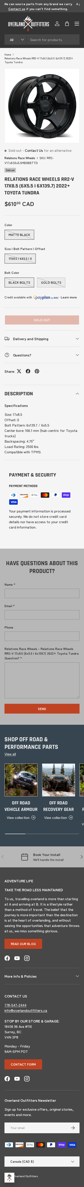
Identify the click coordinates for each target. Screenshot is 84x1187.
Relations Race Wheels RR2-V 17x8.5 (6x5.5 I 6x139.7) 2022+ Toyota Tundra (38, 60)
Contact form (23, 1064)
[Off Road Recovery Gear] (58, 780)
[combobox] (42, 39)
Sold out (42, 320)
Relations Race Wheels (19, 158)
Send (42, 708)
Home (7, 54)
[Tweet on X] (19, 371)
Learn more (69, 297)
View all (10, 753)
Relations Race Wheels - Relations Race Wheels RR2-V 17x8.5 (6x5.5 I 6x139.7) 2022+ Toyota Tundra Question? (41, 653)
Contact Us (34, 150)
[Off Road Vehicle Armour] (21, 780)
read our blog (23, 943)
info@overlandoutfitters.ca (25, 1010)
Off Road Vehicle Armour (20, 806)
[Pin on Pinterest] (36, 371)
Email (8, 606)
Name (8, 584)
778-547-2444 (15, 1005)
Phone (8, 627)
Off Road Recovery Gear (58, 806)
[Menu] (77, 24)
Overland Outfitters (25, 1176)
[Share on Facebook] (28, 371)
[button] (67, 24)
